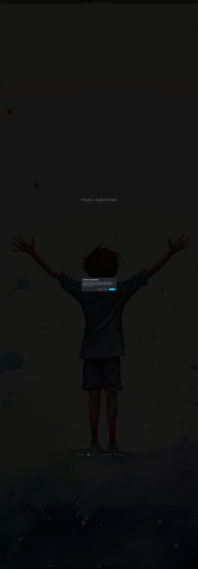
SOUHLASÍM (112, 289)
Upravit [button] (105, 289)
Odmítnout (100, 289)
